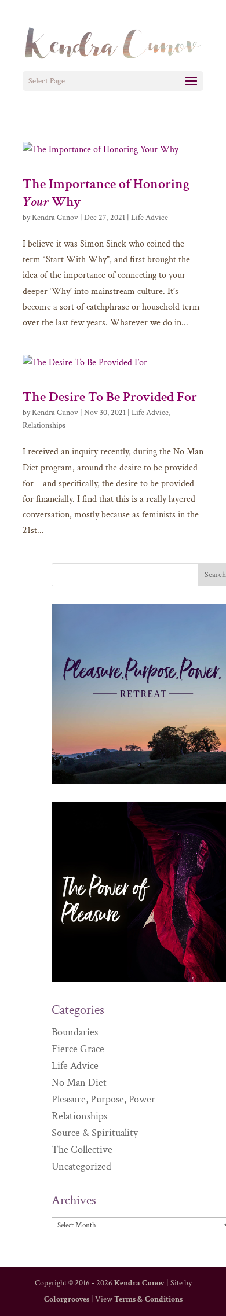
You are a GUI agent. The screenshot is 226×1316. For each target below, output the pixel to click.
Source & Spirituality (95, 1132)
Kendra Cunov (55, 217)
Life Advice (149, 217)
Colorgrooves (66, 1299)
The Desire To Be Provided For (110, 397)
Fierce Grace (78, 1049)
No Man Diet (79, 1082)
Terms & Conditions (148, 1299)
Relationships (44, 425)
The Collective (82, 1149)
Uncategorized (81, 1166)
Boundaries (75, 1032)
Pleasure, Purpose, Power (103, 1099)
